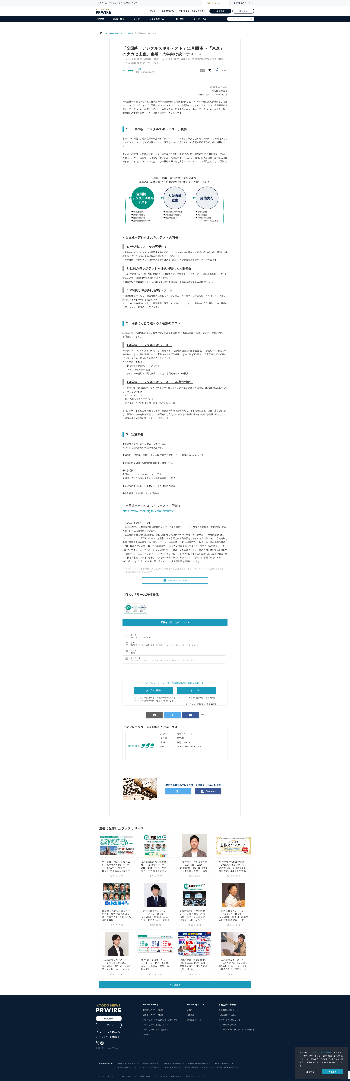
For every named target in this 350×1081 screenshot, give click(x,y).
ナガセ (128, 33)
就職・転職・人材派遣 (154, 645)
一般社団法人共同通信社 (127, 1063)
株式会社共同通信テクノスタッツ (197, 1067)
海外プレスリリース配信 (153, 1015)
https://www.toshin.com (189, 746)
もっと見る (175, 985)
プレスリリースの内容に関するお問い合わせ (236, 1030)
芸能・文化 (178, 19)
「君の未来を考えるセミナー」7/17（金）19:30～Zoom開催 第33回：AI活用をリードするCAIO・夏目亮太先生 (155, 917)
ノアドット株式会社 (170, 1067)
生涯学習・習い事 (137, 645)
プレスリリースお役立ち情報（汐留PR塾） (160, 1020)
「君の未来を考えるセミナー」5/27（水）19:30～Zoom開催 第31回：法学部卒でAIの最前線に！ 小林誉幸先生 (116, 966)
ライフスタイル (156, 19)
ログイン (243, 11)
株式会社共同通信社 (150, 1063)
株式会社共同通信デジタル (198, 1063)
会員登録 (220, 11)
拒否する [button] (310, 1072)
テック (137, 19)
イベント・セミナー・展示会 (141, 637)
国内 (215, 3)
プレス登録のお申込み (228, 1025)
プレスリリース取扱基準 (169, 1076)
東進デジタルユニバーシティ (213, 94)
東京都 (133, 653)
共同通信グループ (194, 1020)
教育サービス (116, 33)
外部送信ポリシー (147, 1076)
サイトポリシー (105, 1076)
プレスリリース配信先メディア (155, 1025)
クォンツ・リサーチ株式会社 (145, 1067)
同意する (333, 1071)
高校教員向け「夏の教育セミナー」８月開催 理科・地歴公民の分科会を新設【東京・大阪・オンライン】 (193, 917)
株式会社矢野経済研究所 (226, 1067)
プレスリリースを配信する (162, 11)
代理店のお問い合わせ (228, 1015)
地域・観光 (118, 19)
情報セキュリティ (193, 645)
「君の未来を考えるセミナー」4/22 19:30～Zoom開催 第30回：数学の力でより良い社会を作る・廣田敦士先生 (234, 966)
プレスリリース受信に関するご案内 (201, 704)
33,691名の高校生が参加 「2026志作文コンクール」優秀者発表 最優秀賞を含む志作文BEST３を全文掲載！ (233, 868)
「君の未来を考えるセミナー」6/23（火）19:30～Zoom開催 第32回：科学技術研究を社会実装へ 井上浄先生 (233, 917)
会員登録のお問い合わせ (228, 1010)
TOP (105, 33)
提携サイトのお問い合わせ (229, 1020)
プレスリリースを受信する (191, 11)
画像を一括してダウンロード (175, 622)
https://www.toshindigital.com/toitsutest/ (148, 511)
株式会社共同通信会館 (173, 1063)
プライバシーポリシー (320, 1053)
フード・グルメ (201, 19)
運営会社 (188, 1076)
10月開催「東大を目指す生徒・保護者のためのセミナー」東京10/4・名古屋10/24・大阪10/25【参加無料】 (116, 868)
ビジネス (100, 19)
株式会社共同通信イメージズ (226, 1063)
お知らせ (190, 1010)
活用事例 (146, 1035)
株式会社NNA (123, 1067)
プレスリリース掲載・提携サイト (156, 1030)
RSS (200, 1076)
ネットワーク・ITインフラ (175, 645)
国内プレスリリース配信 (153, 1010)
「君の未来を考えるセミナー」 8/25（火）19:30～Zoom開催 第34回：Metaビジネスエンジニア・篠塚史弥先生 (194, 868)
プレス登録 (155, 690)
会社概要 (190, 1015)
